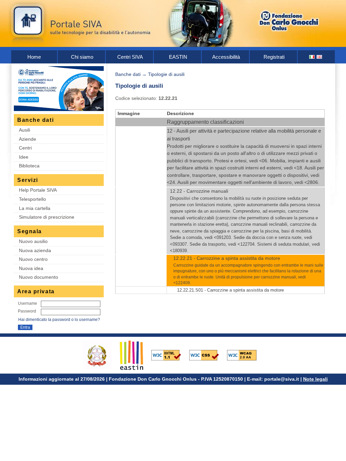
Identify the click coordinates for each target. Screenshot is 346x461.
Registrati (274, 57)
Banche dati (128, 74)
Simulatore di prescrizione (46, 217)
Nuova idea (31, 268)
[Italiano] (312, 56)
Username (27, 303)
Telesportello (32, 199)
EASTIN (178, 57)
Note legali (315, 379)
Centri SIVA (130, 57)
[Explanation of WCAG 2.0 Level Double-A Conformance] (245, 354)
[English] (320, 56)
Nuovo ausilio (33, 241)
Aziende (27, 139)
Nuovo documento (38, 277)
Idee (23, 157)
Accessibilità (226, 57)
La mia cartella (34, 208)
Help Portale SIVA (38, 190)
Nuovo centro (33, 259)
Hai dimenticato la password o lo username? (59, 320)
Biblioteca (29, 165)
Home (34, 57)
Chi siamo (82, 57)
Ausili (24, 130)
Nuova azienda (35, 250)
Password (27, 311)
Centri (25, 148)
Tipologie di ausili (166, 74)
